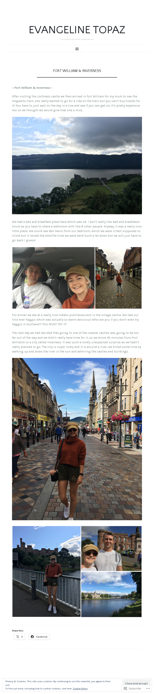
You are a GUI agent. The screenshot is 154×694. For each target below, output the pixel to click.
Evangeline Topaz (77, 30)
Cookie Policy (80, 688)
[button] (53, 278)
